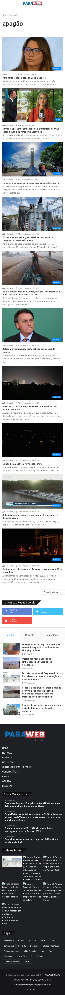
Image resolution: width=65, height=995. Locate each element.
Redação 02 (9, 125)
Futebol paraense (11, 951)
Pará (50, 951)
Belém (21, 941)
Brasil (43, 941)
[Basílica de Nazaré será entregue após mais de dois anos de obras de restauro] (11, 709)
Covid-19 (22, 946)
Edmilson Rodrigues (51, 946)
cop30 (52, 941)
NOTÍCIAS (7, 753)
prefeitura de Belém (12, 961)
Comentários (52, 635)
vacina (27, 961)
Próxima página (51, 592)
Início (7, 15)
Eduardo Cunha (10, 74)
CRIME (5, 776)
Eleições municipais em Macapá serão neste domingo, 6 (30, 183)
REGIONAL (7, 786)
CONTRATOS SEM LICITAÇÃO (16, 767)
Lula (42, 951)
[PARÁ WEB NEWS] (32, 4)
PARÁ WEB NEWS (52, 975)
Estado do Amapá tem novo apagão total (22, 464)
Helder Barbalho (29, 951)
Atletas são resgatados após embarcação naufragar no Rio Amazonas (37, 662)
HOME (5, 748)
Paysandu (8, 956)
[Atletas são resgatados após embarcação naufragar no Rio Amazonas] (11, 663)
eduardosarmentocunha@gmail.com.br (32, 984)
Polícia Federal (37, 956)
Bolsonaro (32, 941)
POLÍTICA (7, 757)
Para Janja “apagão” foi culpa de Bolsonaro (24, 78)
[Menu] (61, 4)
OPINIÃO (6, 781)
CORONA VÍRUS (10, 772)
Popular (10, 635)
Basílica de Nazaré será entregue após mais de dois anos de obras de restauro (41, 708)
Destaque (34, 946)
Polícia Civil (22, 956)
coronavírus (9, 946)
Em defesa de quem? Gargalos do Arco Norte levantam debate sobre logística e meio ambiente (41, 676)
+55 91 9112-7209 (34, 980)
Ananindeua (9, 941)
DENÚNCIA (7, 762)
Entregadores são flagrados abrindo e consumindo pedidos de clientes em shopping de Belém (41, 647)
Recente (29, 635)
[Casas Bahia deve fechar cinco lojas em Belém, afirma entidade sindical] (12, 890)
